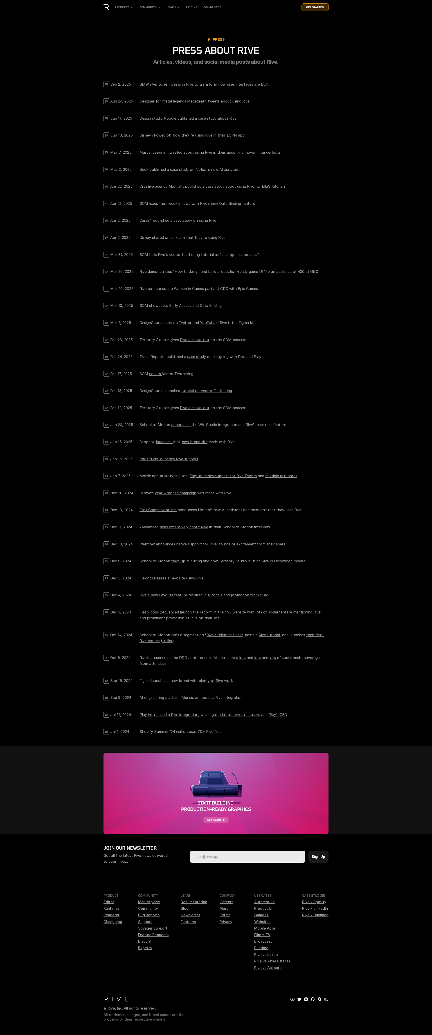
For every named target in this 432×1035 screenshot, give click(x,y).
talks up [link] (178, 561)
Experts (145, 948)
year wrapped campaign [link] (175, 493)
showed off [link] (162, 135)
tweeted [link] (175, 152)
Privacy (226, 921)
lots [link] (259, 612)
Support (145, 921)
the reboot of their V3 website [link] (219, 612)
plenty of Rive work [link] (216, 680)
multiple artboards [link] (281, 476)
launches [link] (164, 442)
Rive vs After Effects (272, 961)
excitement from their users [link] (260, 544)
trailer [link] (167, 640)
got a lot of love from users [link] (236, 714)
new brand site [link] (194, 442)
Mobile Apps (265, 928)
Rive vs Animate (268, 967)
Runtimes (111, 908)
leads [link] (153, 203)
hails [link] (153, 254)
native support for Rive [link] (196, 544)
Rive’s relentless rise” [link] (225, 635)
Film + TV (262, 934)
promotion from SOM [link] (249, 595)
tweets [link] (214, 101)
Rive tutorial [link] (269, 635)
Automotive (264, 902)
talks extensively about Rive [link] (184, 527)
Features (188, 921)
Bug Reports (149, 915)
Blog (185, 908)
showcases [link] (159, 305)
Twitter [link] (186, 322)
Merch (225, 908)
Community (148, 908)
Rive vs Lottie (266, 954)
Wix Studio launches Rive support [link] (169, 459)
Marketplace (149, 902)
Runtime (261, 948)
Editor (109, 902)
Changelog (113, 921)
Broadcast (263, 941)
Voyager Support (152, 928)
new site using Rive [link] (187, 578)
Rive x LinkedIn (315, 908)
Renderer (111, 915)
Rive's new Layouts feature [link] (163, 595)
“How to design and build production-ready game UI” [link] (219, 271)
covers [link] (155, 374)
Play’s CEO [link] (278, 714)
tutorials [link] (215, 595)
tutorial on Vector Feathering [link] (206, 390)
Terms (225, 915)
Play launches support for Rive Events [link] (223, 476)
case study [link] (207, 118)
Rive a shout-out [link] (194, 339)
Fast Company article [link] (158, 510)
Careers (226, 902)
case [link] (177, 220)
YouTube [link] (208, 322)
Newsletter (190, 915)
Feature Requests (153, 934)
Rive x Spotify (314, 902)
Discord (144, 941)
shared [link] (158, 237)
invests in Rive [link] (181, 84)
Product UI (263, 908)
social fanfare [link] (280, 612)
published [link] (161, 220)
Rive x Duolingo (315, 915)
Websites (262, 921)
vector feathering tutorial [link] (192, 254)
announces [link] (181, 424)
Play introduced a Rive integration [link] (169, 714)
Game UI (261, 915)
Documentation (194, 902)
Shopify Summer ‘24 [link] (157, 731)
